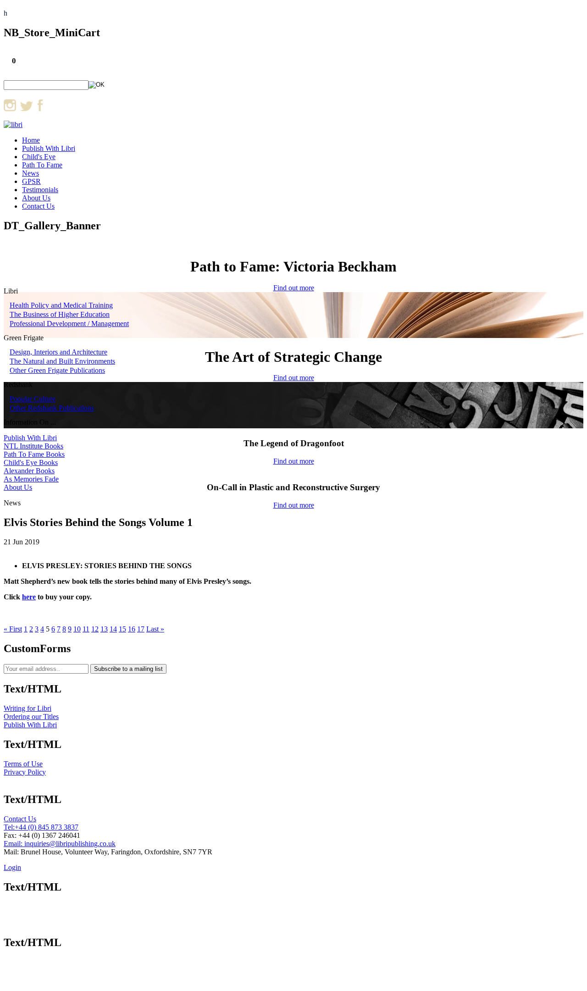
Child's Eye (38, 157)
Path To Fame (42, 165)
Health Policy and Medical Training (61, 305)
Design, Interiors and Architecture (58, 352)
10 (77, 629)
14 (113, 629)
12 (95, 629)
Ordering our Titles (31, 716)
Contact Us (38, 206)
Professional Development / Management (69, 323)
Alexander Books (29, 471)
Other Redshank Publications (52, 408)
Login (12, 867)
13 (104, 629)
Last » (155, 629)
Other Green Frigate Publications (57, 370)
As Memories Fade (31, 479)
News (30, 173)
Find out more (293, 288)
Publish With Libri (48, 148)
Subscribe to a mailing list (128, 668)
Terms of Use (23, 764)
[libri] (13, 124)
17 (140, 629)
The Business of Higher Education (60, 314)
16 (131, 629)
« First (13, 629)
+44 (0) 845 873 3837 (46, 827)
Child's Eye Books (31, 462)
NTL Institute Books (33, 446)
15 (122, 629)
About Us (36, 198)
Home (31, 140)
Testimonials (40, 190)
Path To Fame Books (34, 454)
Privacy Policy (25, 772)
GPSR (31, 181)
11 (86, 629)
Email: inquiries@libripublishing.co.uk (60, 843)
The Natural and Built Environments (62, 361)
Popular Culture (32, 399)
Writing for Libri (27, 708)
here (29, 597)
